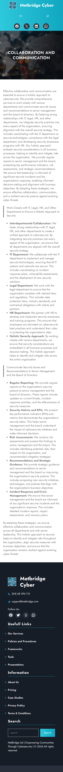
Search (47, 733)
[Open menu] (21, 16)
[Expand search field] (48, 16)
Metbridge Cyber (37, 5)
